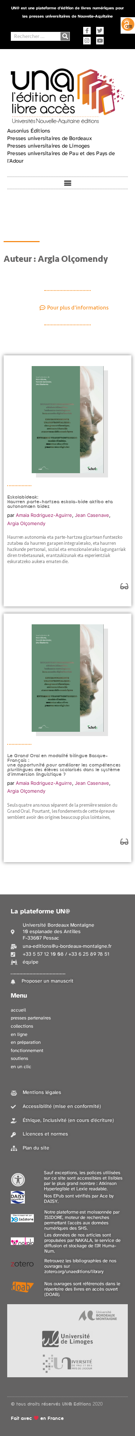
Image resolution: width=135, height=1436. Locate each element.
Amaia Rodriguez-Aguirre (44, 515)
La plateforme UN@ (40, 911)
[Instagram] (87, 40)
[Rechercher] (64, 36)
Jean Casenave (92, 515)
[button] (67, 183)
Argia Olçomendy (26, 523)
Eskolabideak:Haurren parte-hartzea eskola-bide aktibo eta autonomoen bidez (60, 501)
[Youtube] (100, 40)
